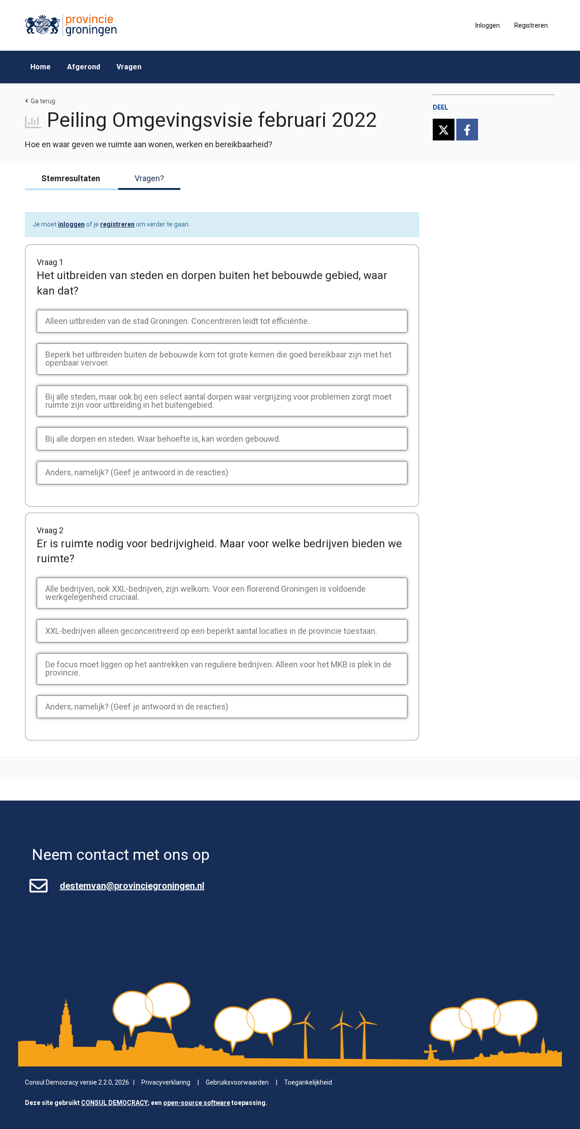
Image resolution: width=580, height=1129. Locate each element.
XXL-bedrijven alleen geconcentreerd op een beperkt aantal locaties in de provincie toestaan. (211, 631)
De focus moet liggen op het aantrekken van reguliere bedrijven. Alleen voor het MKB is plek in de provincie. (218, 668)
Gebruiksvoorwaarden (237, 1082)
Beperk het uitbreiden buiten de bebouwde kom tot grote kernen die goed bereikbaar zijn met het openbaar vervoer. (218, 358)
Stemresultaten (70, 178)
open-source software (196, 1102)
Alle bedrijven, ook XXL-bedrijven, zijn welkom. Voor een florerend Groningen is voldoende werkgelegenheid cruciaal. (205, 593)
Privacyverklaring (165, 1082)
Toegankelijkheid (308, 1082)
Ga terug (43, 101)
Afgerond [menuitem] (83, 67)
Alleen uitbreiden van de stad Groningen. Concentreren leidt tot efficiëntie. (177, 321)
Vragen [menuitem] (128, 67)
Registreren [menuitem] (531, 25)
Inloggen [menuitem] (487, 25)
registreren (117, 224)
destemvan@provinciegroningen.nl (132, 885)
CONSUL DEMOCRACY (114, 1102)
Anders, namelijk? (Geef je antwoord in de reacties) (136, 472)
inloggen (71, 224)
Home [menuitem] (40, 67)
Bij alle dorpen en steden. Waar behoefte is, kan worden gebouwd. (162, 439)
